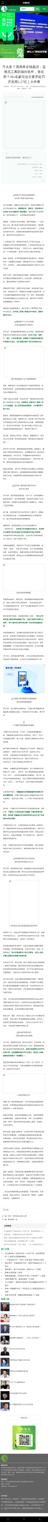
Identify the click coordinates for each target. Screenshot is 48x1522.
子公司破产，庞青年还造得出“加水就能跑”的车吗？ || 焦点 (26, 1284)
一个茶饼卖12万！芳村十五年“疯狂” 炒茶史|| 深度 (24, 1259)
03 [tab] (34, 42)
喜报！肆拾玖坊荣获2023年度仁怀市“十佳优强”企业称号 (23, 1238)
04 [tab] (45, 42)
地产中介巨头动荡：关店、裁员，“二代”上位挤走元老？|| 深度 (25, 1244)
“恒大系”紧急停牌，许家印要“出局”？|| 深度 (19, 1241)
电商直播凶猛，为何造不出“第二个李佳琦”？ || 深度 (25, 1275)
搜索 (37, 9)
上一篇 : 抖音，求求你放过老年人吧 (14, 1216)
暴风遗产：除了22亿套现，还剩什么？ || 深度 (23, 1269)
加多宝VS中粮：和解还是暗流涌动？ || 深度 (22, 1295)
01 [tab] (29, 42)
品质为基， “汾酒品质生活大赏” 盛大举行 (18, 1234)
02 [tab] (32, 42)
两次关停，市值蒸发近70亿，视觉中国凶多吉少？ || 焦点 (25, 1264)
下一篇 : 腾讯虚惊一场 (9, 1219)
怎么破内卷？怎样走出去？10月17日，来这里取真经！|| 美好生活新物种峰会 (25, 1231)
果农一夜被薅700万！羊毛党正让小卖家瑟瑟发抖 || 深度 (25, 1290)
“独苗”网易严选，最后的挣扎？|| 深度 (19, 1279)
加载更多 (24, 1417)
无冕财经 (26, 2)
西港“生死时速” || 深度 (13, 1272)
